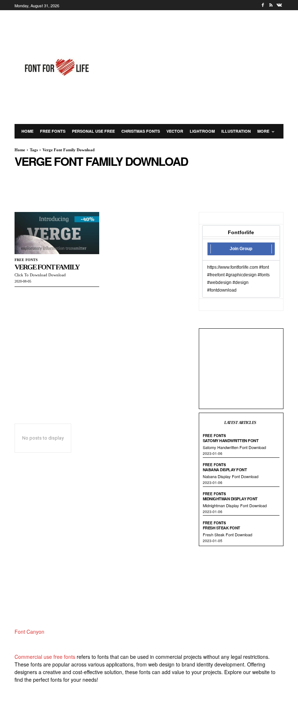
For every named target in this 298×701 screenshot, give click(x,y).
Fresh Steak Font (221, 527)
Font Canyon (29, 631)
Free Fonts (26, 260)
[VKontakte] (279, 5)
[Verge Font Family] (57, 233)
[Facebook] (263, 5)
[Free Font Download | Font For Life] (56, 67)
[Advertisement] (203, 66)
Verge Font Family (47, 267)
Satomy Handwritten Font (231, 440)
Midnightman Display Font (230, 498)
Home (20, 150)
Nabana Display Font (225, 469)
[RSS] (271, 5)
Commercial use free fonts (45, 656)
